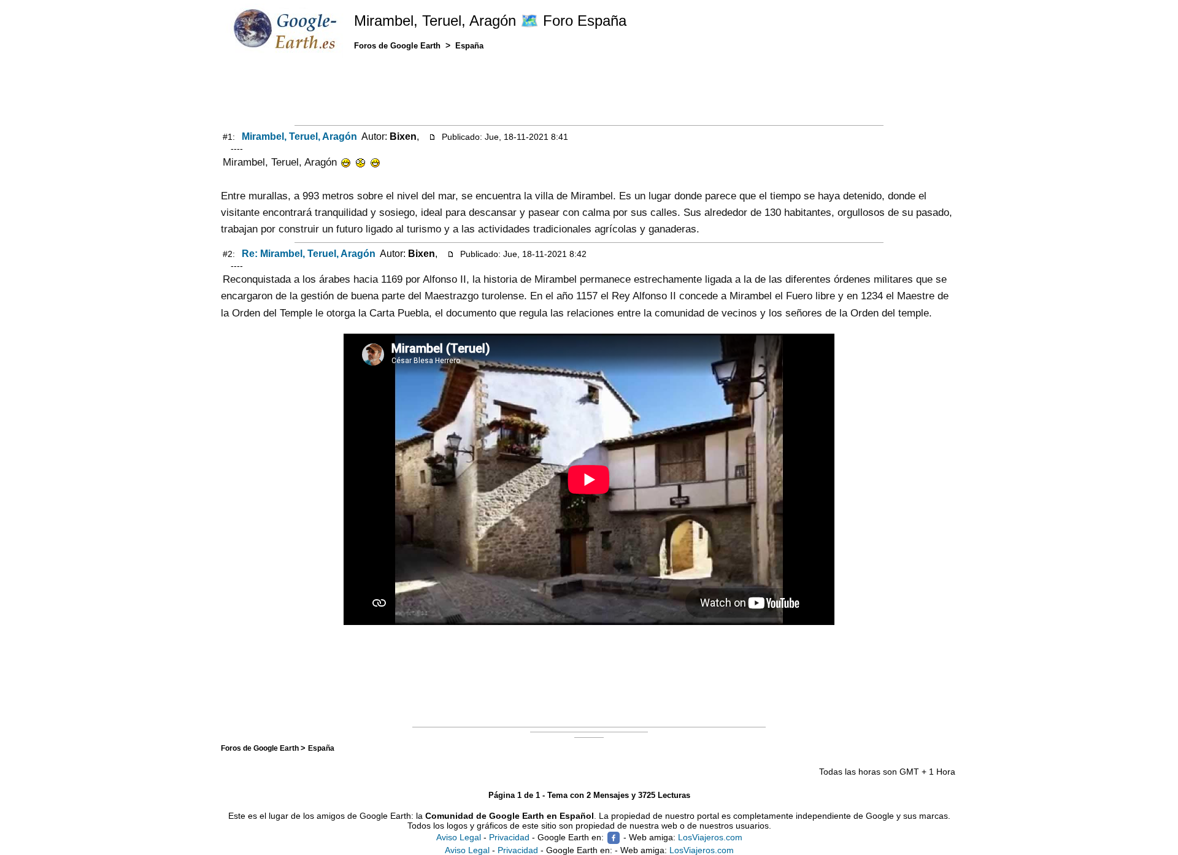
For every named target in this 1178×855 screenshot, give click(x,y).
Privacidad (509, 837)
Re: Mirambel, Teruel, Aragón (308, 253)
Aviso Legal (458, 837)
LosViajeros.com (710, 837)
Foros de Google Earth (261, 748)
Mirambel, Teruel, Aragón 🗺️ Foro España (490, 20)
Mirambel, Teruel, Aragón (299, 136)
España (321, 748)
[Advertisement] (589, 90)
